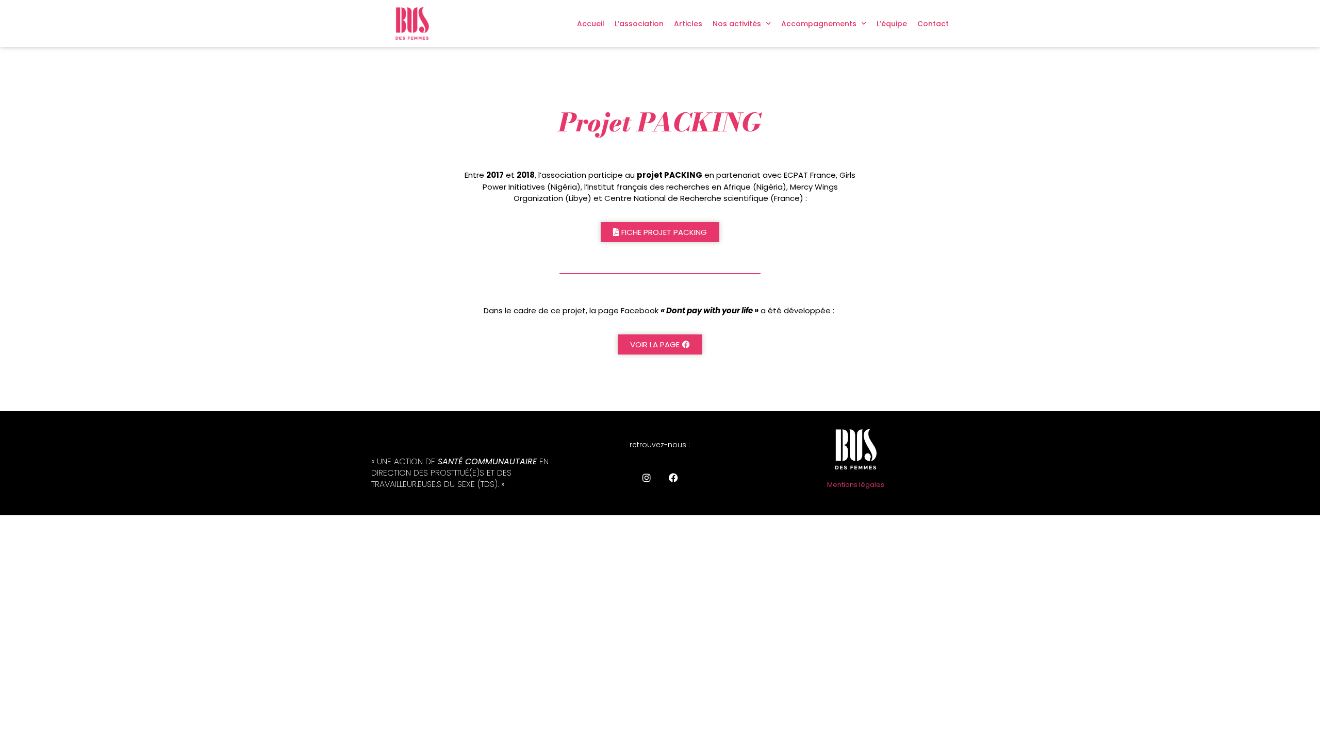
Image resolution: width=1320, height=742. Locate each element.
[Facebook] (673, 477)
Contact (933, 24)
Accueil (590, 24)
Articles (688, 24)
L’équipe (892, 24)
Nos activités (737, 24)
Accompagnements (818, 24)
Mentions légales (855, 485)
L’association (639, 24)
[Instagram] (646, 477)
